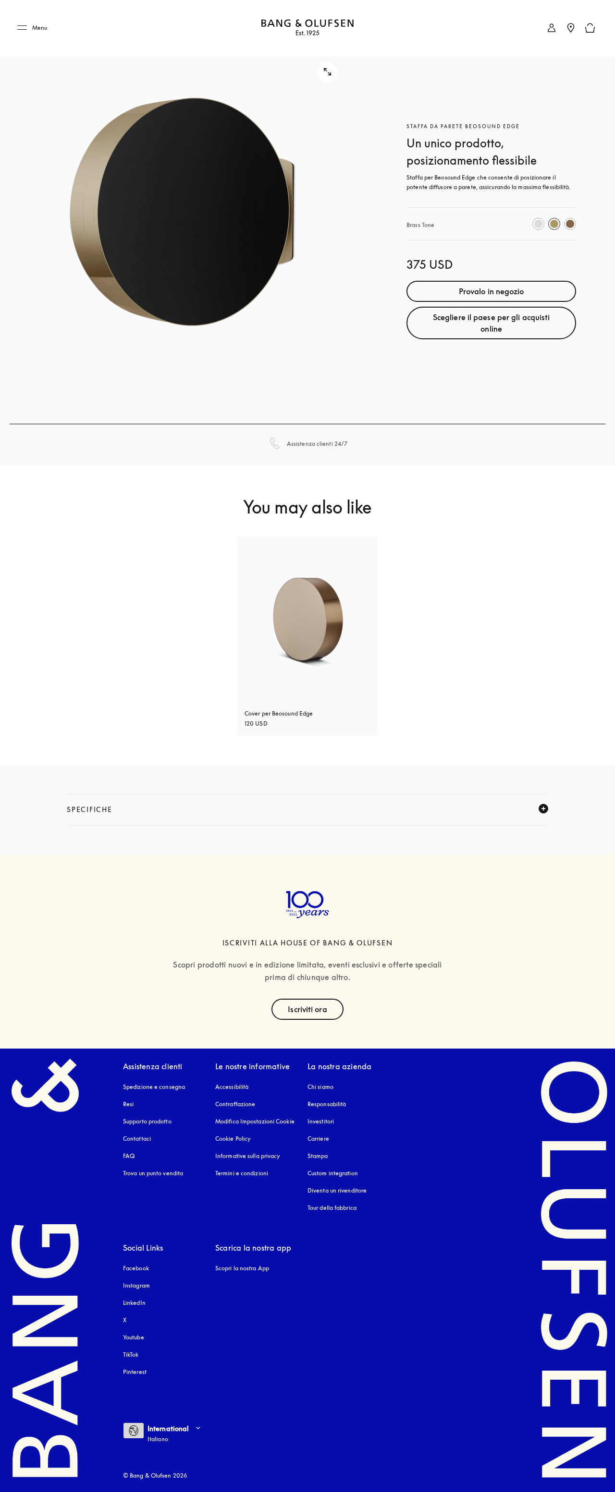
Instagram (136, 1285)
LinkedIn (134, 1302)
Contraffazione (235, 1104)
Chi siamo (320, 1086)
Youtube (133, 1337)
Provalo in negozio (491, 291)
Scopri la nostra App (242, 1268)
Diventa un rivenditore (337, 1190)
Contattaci (137, 1138)
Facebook (136, 1268)
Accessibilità (231, 1086)
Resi (128, 1104)
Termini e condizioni (241, 1173)
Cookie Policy (233, 1138)
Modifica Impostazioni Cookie (255, 1121)
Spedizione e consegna (154, 1086)
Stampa (318, 1155)
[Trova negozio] (570, 28)
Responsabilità (327, 1104)
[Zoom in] (183, 211)
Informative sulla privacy (248, 1155)
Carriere (318, 1138)
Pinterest (135, 1371)
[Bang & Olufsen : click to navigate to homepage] (307, 28)
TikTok (131, 1354)
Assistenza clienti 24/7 (317, 443)
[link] (551, 28)
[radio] (538, 224)
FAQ (129, 1155)
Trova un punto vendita (153, 1173)
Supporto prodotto (147, 1121)
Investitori (321, 1121)
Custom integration (333, 1173)
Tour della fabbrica (332, 1207)
